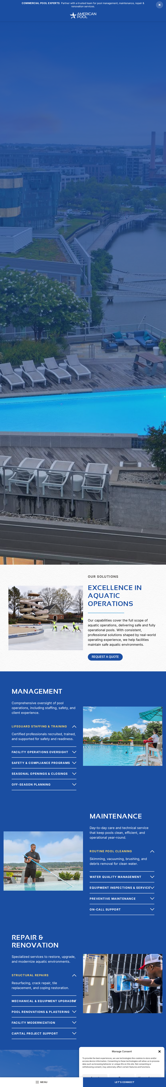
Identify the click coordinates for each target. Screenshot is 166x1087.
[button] (159, 1051)
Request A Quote (105, 656)
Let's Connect (124, 1082)
